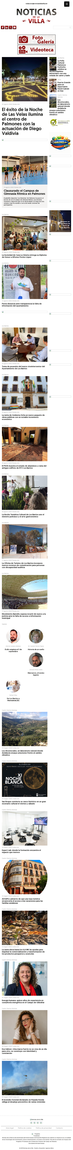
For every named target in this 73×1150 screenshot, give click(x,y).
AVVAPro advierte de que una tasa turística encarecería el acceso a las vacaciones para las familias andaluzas (22, 901)
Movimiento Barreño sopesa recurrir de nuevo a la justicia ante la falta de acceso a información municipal (24, 616)
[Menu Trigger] (66, 4)
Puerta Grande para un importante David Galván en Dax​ (64, 87)
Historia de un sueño (36, 650)
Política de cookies (24, 1128)
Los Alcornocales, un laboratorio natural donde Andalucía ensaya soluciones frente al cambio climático (22, 753)
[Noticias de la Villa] (36, 16)
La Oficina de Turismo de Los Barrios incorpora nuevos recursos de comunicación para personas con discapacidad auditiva (23, 565)
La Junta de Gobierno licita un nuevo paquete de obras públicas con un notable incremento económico (23, 417)
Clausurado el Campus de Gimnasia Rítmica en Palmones (24, 192)
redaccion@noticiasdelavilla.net (36, 3)
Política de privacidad (44, 1128)
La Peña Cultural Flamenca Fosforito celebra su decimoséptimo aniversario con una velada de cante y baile (59, 68)
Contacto (59, 1128)
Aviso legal (10, 1128)
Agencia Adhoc (49, 1148)
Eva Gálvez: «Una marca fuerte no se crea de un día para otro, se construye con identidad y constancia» (24, 1051)
